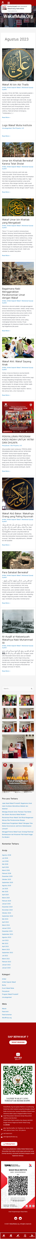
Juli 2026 (5, 858)
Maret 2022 (6, 958)
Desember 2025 (7, 876)
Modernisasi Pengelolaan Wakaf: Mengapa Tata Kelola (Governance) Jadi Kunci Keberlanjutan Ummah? (17, 825)
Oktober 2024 (6, 913)
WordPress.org (7, 1017)
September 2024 (7, 916)
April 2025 (5, 894)
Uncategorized (7, 128)
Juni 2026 (5, 861)
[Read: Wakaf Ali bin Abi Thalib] (18, 64)
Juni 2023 (5, 940)
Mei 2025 (5, 891)
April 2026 (5, 867)
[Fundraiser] (32, 1235)
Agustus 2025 (6, 885)
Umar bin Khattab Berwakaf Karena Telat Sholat (17, 162)
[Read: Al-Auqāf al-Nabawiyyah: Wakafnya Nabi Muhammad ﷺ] (18, 621)
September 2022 (7, 952)
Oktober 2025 (6, 879)
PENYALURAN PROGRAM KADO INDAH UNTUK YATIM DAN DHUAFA (18, 439)
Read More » (6, 117)
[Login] (25, 1235)
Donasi (18, 1236)
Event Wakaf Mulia (8, 988)
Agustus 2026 (6, 855)
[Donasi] (18, 1235)
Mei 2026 (5, 864)
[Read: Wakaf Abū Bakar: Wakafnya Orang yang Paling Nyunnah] (18, 493)
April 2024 (5, 922)
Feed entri (5, 1011)
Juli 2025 (5, 888)
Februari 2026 (6, 873)
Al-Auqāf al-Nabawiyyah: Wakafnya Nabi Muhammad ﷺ (17, 639)
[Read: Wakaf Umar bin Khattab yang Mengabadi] (18, 207)
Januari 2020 (6, 968)
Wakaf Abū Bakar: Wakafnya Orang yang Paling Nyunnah (18, 515)
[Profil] (11, 1235)
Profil (11, 1236)
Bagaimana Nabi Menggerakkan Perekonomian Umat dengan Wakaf (13, 293)
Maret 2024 (6, 925)
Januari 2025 (6, 904)
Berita (4, 985)
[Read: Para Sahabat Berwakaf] (18, 560)
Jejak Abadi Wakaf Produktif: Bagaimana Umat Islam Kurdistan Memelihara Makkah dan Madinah (17, 806)
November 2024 (7, 910)
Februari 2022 (6, 961)
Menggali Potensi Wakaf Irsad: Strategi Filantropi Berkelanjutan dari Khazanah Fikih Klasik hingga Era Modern (17, 834)
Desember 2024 (7, 907)
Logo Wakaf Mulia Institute (17, 125)
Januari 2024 (6, 928)
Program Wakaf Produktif (10, 994)
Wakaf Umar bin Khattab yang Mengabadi (16, 221)
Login (25, 1236)
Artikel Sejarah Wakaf (14, 87)
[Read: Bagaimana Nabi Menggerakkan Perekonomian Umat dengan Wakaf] (18, 273)
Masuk (4, 1008)
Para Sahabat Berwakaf (15, 572)
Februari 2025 (6, 901)
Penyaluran (5, 445)
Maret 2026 (6, 870)
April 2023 (5, 946)
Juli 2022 (5, 955)
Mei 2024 (5, 919)
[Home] (4, 1235)
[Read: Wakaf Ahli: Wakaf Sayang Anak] (18, 347)
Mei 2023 (5, 943)
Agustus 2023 (6, 937)
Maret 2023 (6, 949)
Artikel (4, 87)
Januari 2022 (6, 965)
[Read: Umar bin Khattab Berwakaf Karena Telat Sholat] (18, 149)
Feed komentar (7, 1014)
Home (3, 1236)
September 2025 (7, 882)
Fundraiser (32, 1236)
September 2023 (7, 934)
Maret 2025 (6, 897)
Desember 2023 (7, 931)
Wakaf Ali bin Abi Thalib (15, 84)
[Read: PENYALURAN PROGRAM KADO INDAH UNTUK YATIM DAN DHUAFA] (18, 417)
